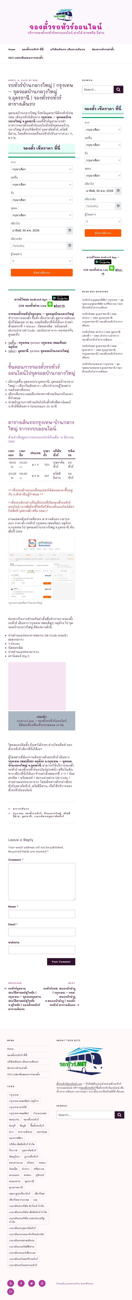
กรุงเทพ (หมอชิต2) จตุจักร (23, 1101)
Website (13, 942)
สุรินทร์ (40, 1175)
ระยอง (42, 1162)
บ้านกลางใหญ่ (52, 813)
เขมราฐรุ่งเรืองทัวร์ (19, 1193)
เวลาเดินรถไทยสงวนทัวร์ (23, 1265)
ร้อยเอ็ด (13, 1168)
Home (11, 49)
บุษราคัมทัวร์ (29, 1150)
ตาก (11, 1131)
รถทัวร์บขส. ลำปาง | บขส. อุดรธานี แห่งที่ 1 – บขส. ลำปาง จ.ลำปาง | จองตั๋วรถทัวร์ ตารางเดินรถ (101, 335)
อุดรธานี (27, 816)
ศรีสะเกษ (39, 1168)
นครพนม (42, 1131)
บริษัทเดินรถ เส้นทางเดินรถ (67, 49)
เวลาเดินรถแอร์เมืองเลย (22, 1252)
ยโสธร (30, 1162)
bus (35, 80)
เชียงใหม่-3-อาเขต (19, 1199)
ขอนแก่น (14, 1119)
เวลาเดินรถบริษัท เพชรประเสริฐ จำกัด (27, 1220)
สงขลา (27, 1175)
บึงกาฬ (13, 1150)
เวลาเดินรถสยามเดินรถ (22, 1240)
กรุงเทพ (18, 813)
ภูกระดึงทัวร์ (31, 1156)
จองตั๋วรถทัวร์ (33, 813)
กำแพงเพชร (40, 1113)
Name (13, 906)
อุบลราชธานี (16, 1187)
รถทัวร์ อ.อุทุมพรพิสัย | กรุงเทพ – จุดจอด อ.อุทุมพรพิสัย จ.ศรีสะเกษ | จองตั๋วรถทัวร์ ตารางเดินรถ (102, 303)
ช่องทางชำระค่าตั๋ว (103, 49)
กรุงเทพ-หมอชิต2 (19, 1113)
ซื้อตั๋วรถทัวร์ (37, 1125)
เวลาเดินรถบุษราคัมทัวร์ (49, 816)
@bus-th (59, 305)
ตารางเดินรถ (21, 808)
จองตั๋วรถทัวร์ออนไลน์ (66, 27)
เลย (35, 1199)
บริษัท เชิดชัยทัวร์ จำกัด (22, 1144)
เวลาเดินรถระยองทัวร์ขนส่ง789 (26, 1234)
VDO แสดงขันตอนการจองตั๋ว (25, 57)
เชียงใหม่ (39, 1193)
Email (13, 924)
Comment (15, 859)
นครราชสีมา (16, 1138)
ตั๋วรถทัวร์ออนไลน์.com (69, 1083)
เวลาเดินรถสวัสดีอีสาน (21, 1246)
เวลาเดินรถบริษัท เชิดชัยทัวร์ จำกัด (28, 1212)
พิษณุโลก (14, 1156)
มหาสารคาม (16, 1162)
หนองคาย (14, 1181)
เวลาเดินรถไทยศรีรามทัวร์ (23, 1259)
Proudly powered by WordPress (75, 1283)
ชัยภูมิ (23, 1125)
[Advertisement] (37, 686)
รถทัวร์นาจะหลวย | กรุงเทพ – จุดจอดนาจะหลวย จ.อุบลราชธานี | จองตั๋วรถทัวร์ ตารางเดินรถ (102, 367)
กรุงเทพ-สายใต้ (17, 1107)
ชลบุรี (12, 1125)
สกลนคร (14, 1175)
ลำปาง (25, 1168)
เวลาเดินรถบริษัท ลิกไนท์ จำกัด (26, 1206)
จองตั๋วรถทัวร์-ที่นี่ (33, 49)
